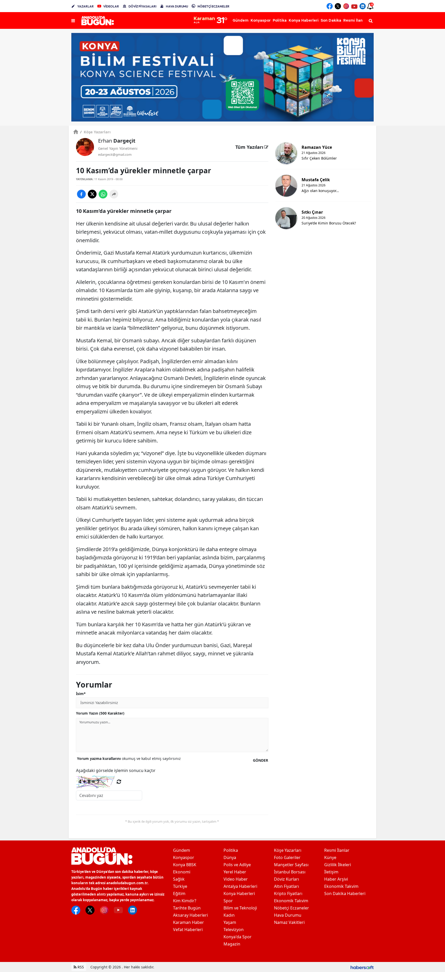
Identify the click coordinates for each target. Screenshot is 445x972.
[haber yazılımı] (362, 967)
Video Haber (236, 879)
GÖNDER (260, 760)
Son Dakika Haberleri (344, 893)
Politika (231, 850)
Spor (228, 901)
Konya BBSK (184, 864)
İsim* (81, 693)
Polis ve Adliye (237, 864)
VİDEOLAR (111, 6)
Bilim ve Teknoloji (240, 908)
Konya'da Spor (238, 937)
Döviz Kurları (286, 879)
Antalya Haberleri (240, 886)
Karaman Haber (188, 922)
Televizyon (234, 929)
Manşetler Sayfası (291, 864)
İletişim (331, 872)
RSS (80, 967)
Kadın (229, 915)
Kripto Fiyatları (288, 893)
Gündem (181, 850)
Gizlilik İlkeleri (337, 864)
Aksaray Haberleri (190, 915)
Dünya (230, 857)
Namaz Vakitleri (289, 922)
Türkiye (180, 886)
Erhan (116, 140)
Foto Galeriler (287, 857)
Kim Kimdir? (184, 901)
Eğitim (179, 893)
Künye (330, 857)
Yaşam (230, 922)
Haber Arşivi (336, 879)
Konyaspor (183, 857)
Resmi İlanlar (336, 850)
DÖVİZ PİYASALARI (142, 6)
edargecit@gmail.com (115, 154)
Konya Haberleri (239, 893)
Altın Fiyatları (286, 886)
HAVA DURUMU (177, 6)
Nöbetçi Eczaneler (291, 908)
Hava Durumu (287, 915)
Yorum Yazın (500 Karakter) (100, 713)
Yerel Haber (235, 872)
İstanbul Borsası (289, 872)
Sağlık (179, 879)
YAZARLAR (85, 6)
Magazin (232, 944)
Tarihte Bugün (187, 908)
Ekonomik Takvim (291, 901)
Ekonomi (181, 872)
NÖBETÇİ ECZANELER (213, 6)
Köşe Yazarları (95, 131)
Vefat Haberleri (188, 929)
